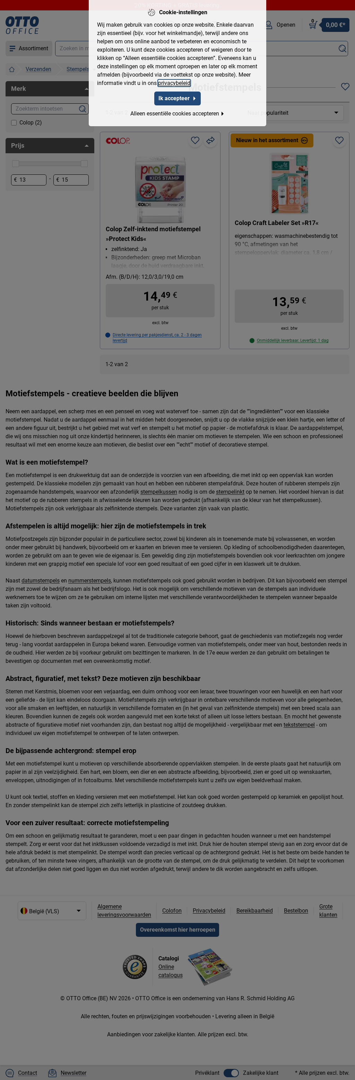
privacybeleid (174, 83)
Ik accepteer (174, 98)
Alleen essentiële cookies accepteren (174, 113)
